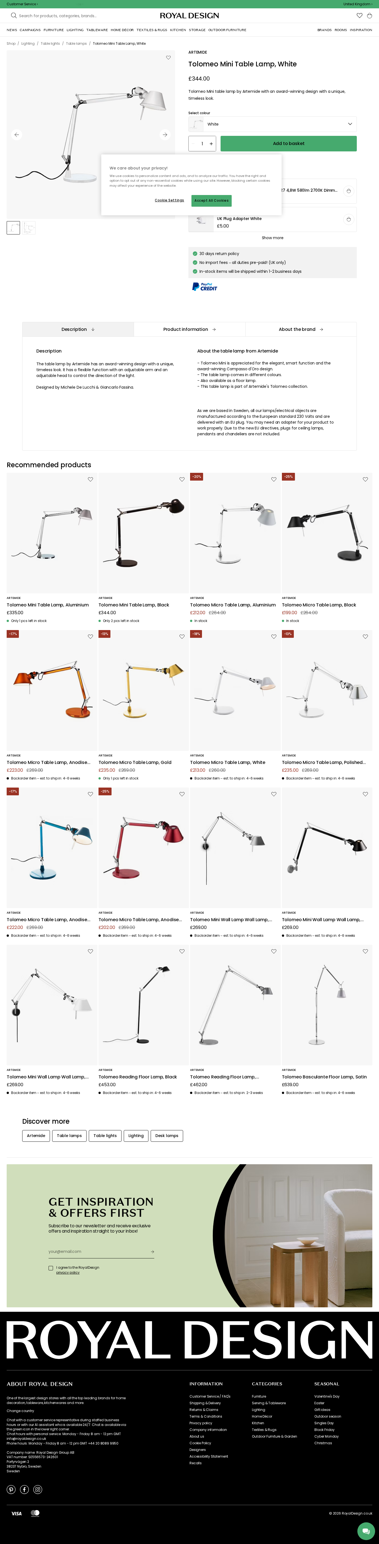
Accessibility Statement (209, 1456)
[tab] (78, 329)
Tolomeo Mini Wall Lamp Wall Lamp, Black (321, 920)
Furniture (259, 1396)
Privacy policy (201, 1423)
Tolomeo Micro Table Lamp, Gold (134, 762)
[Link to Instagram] (37, 1489)
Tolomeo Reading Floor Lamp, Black (137, 1077)
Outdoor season (327, 1416)
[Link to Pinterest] (11, 1489)
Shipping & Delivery (205, 1403)
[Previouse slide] (16, 134)
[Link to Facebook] (24, 1489)
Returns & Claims (204, 1409)
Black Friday (324, 1429)
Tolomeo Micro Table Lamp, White (227, 762)
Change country (20, 1411)
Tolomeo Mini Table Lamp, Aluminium (48, 605)
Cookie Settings (169, 200)
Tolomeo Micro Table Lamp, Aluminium (233, 605)
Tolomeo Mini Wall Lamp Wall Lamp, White (46, 1077)
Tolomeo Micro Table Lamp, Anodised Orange (48, 762)
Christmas (323, 1443)
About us (197, 1436)
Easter (319, 1403)
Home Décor (262, 1416)
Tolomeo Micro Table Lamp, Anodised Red (140, 920)
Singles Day (324, 1423)
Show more (273, 237)
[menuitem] (12, 30)
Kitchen (258, 1423)
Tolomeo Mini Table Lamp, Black (133, 605)
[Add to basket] (348, 191)
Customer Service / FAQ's (210, 1396)
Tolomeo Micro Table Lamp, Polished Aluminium (322, 762)
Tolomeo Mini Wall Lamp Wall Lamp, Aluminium (229, 920)
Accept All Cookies (211, 200)
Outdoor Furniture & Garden (274, 1436)
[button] (357, 4)
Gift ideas (322, 1409)
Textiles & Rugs (264, 1429)
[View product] (273, 219)
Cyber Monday (326, 1436)
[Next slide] (165, 134)
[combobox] (357, 4)
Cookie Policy (200, 1443)
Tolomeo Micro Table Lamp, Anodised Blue (48, 920)
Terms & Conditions (206, 1416)
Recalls (196, 1463)
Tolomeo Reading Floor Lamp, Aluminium (223, 1077)
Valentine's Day (327, 1396)
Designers (198, 1449)
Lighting (258, 1409)
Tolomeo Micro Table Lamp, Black (319, 605)
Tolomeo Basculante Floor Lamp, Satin (324, 1077)
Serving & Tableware (269, 1403)
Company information (208, 1429)
